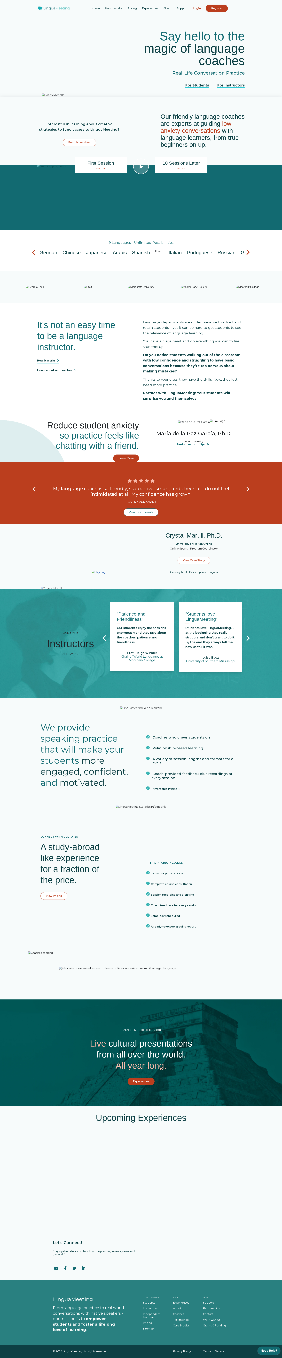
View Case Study (194, 560)
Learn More (126, 458)
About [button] (167, 8)
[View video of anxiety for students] (217, 421)
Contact (208, 1314)
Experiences (150, 8)
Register (216, 8)
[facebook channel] (65, 1268)
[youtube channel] (56, 1268)
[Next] (247, 489)
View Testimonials (141, 512)
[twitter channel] (74, 1268)
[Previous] (34, 489)
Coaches (178, 1314)
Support (182, 8)
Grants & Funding (214, 1325)
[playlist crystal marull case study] (99, 572)
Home (95, 8)
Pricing (132, 8)
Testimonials (181, 1319)
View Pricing (54, 895)
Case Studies (181, 1325)
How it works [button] (113, 8)
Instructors (150, 1308)
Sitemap (148, 1328)
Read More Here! (79, 142)
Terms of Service (214, 1351)
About (177, 1308)
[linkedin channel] (83, 1268)
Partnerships (211, 1308)
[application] (269, 1351)
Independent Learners (152, 1316)
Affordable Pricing (165, 789)
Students (149, 1302)
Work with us (211, 1319)
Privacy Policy (182, 1351)
